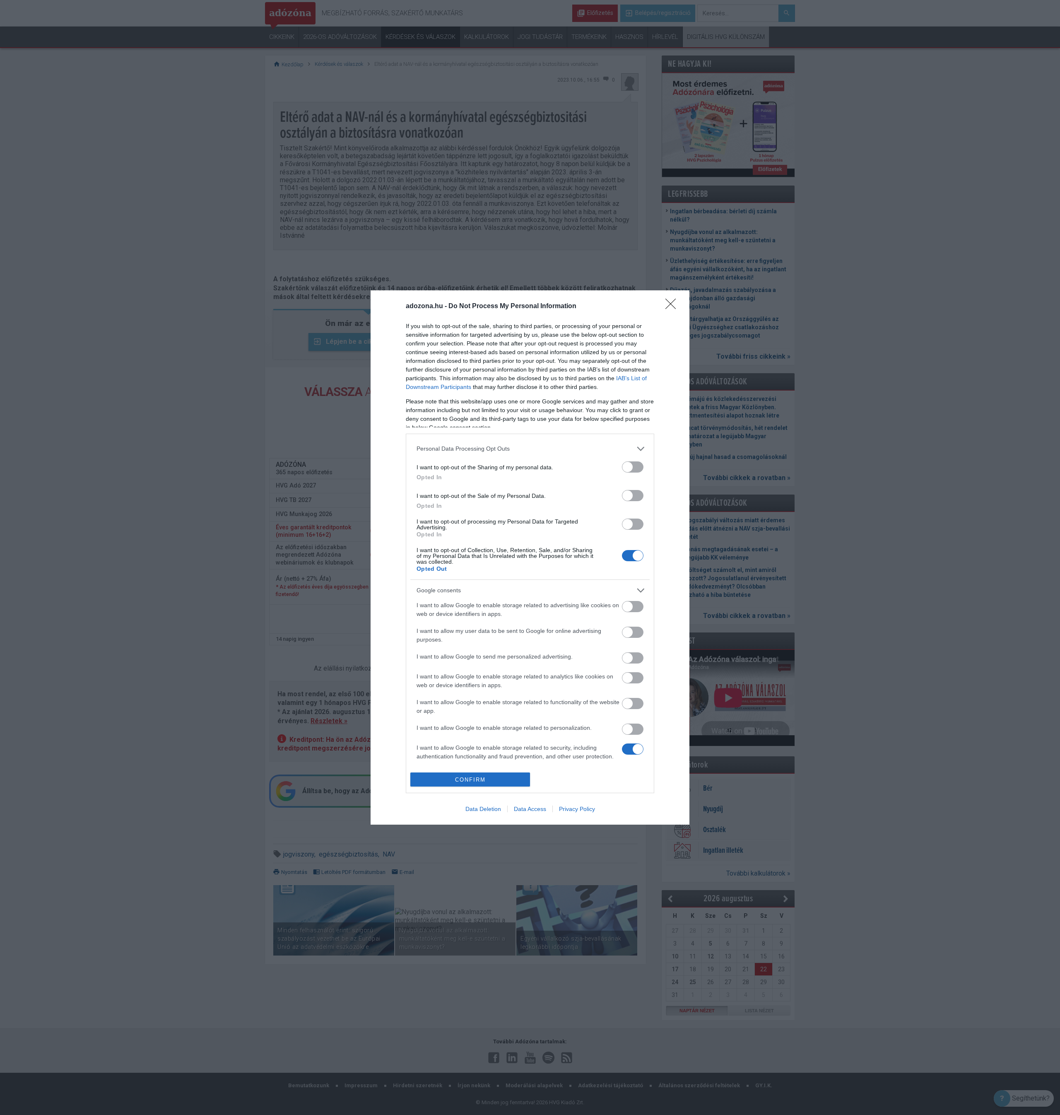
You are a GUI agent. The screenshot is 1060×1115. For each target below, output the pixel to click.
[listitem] (530, 448)
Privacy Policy (577, 809)
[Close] (673, 306)
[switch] (632, 467)
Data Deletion (483, 809)
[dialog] (530, 557)
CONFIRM (470, 780)
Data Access (530, 809)
